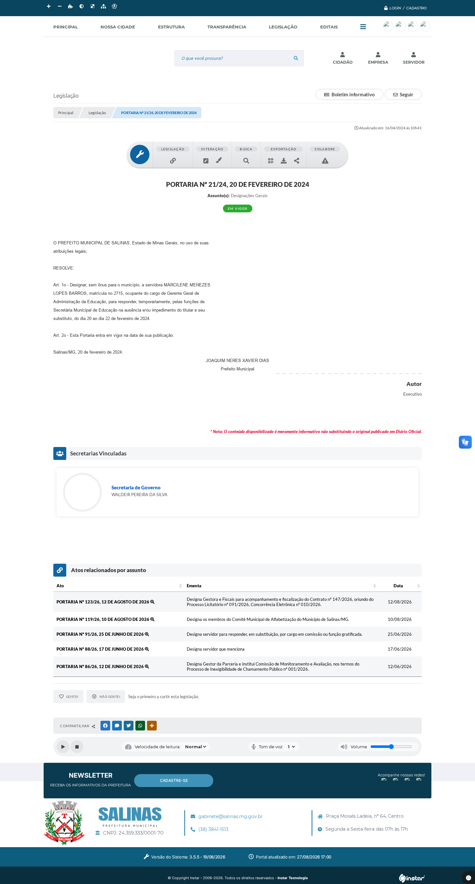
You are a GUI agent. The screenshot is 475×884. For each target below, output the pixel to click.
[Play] (63, 746)
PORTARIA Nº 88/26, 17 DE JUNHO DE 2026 (101, 649)
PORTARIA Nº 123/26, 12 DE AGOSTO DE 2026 (103, 601)
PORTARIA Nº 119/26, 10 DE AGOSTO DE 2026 (103, 619)
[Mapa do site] (103, 6)
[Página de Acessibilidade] (114, 6)
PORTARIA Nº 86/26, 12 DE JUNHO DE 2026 (101, 666)
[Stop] (76, 746)
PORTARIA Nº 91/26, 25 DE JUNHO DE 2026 (101, 634)
